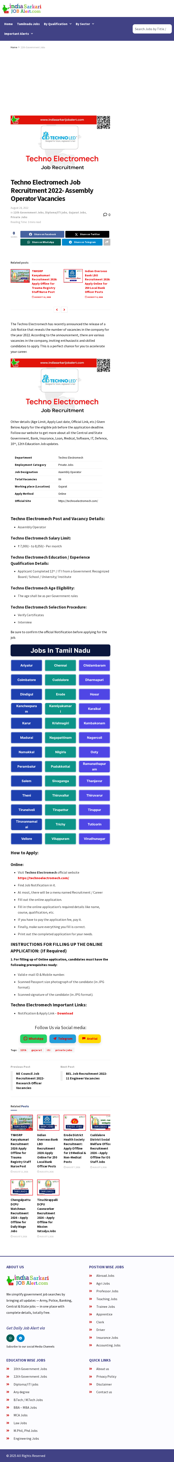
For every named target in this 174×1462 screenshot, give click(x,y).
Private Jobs (19, 217)
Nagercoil (94, 738)
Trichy (60, 824)
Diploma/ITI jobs (56, 212)
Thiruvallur (60, 795)
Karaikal (94, 709)
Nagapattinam (60, 738)
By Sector (83, 24)
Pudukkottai (60, 766)
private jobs (63, 1050)
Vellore (26, 839)
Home (8, 24)
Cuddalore (60, 680)
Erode (60, 694)
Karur (26, 723)
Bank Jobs (47, 1126)
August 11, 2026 (42, 297)
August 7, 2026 (73, 1167)
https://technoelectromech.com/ (43, 878)
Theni (26, 795)
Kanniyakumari (60, 708)
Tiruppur (94, 810)
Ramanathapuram (94, 766)
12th (23, 1050)
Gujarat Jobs (77, 212)
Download (65, 1013)
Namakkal (26, 752)
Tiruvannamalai (26, 824)
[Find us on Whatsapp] (10, 1338)
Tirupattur (60, 810)
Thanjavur (94, 781)
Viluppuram (60, 839)
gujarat (36, 1050)
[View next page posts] (64, 310)
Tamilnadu (20, 1126)
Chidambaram (94, 665)
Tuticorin (94, 824)
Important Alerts (16, 34)
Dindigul (26, 694)
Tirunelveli (26, 810)
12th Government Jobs (33, 47)
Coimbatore (26, 680)
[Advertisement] (60, 81)
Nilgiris (60, 752)
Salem (26, 781)
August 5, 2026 (99, 1167)
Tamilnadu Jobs (28, 24)
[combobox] (152, 29)
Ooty (94, 752)
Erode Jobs (74, 1126)
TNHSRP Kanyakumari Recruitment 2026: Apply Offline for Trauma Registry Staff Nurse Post (44, 281)
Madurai (26, 738)
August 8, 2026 (95, 297)
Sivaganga (60, 781)
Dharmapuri (94, 680)
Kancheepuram (26, 708)
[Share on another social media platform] (107, 242)
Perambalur (26, 766)
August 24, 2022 (19, 208)
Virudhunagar (94, 839)
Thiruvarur (94, 795)
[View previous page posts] (57, 310)
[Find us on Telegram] (21, 1338)
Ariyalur (26, 665)
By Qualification (55, 24)
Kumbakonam (94, 723)
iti (49, 1050)
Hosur (94, 694)
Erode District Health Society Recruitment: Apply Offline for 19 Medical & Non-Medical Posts (75, 1148)
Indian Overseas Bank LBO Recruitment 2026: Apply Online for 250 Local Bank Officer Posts (97, 281)
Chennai (60, 665)
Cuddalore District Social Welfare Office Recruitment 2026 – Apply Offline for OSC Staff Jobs (101, 1148)
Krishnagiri (60, 723)
